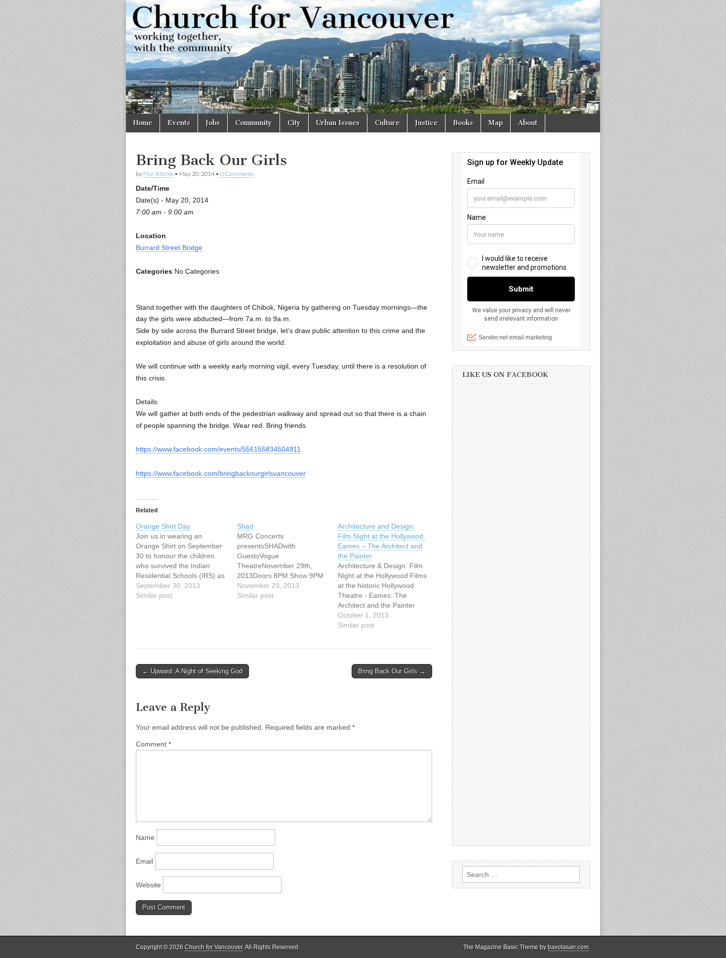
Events (178, 123)
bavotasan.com (568, 947)
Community (253, 123)
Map (495, 123)
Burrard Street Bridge (169, 247)
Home (142, 123)
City (294, 123)
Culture (387, 123)
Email (144, 861)
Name (145, 837)
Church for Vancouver (213, 947)
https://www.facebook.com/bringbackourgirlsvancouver (221, 473)
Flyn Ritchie (158, 173)
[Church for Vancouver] (363, 57)
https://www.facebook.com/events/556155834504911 (218, 449)
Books (463, 123)
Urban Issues (338, 123)
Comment (153, 744)
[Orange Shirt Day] (186, 560)
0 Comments (237, 173)
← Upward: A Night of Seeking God (192, 671)
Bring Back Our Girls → (392, 671)
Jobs (212, 123)
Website (148, 885)
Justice (426, 123)
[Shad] (287, 560)
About (527, 123)
